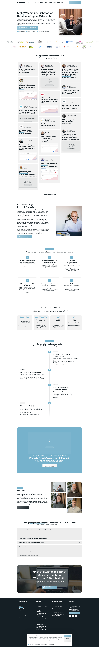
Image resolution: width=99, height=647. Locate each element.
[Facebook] (70, 616)
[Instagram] (73, 616)
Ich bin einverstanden (28, 185)
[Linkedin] (76, 616)
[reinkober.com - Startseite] (23, 2)
